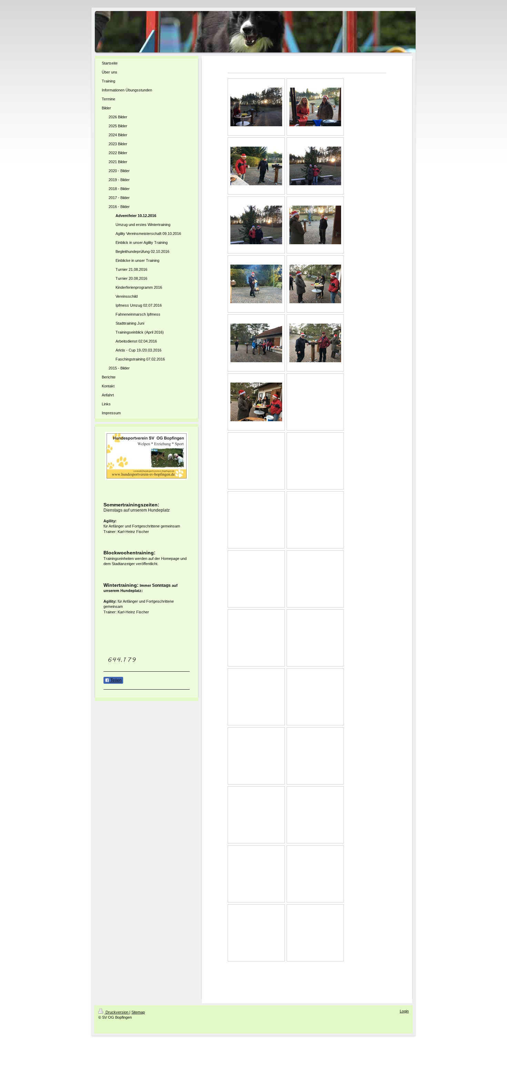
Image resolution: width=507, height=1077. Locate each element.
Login (404, 1011)
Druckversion (117, 1012)
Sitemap (138, 1012)
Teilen (115, 680)
